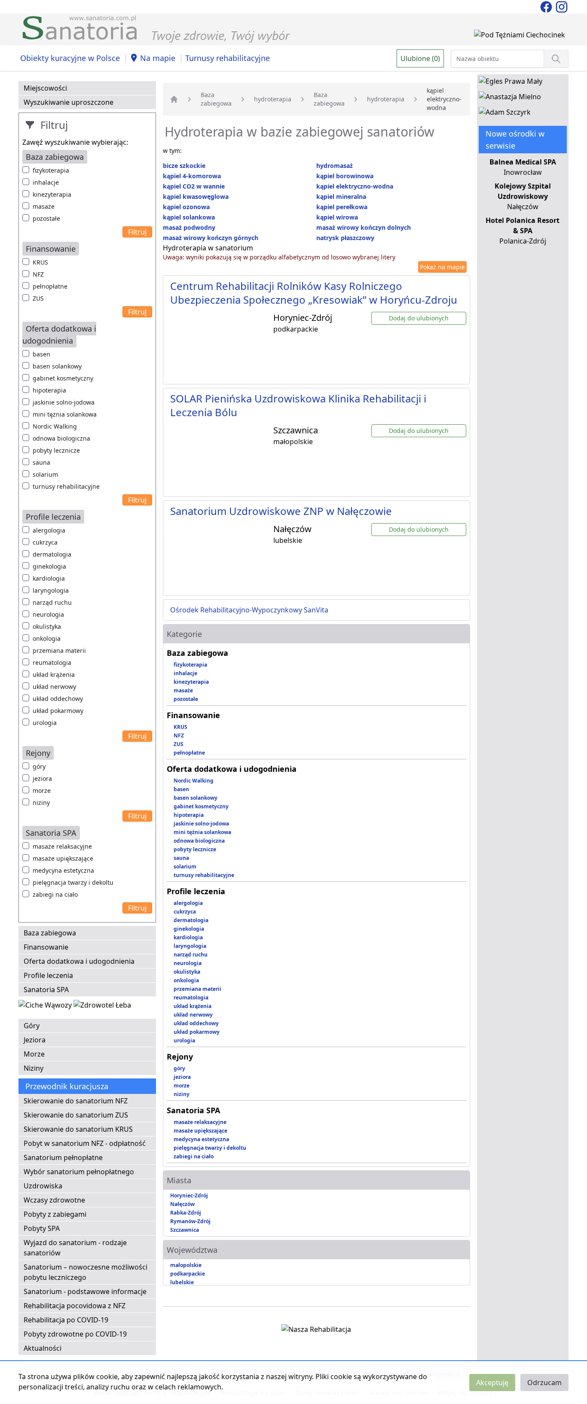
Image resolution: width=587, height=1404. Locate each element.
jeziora (42, 778)
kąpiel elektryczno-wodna (354, 186)
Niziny (33, 1068)
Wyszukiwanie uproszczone (68, 102)
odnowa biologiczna (61, 438)
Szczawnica (184, 1229)
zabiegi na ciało (55, 894)
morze (42, 790)
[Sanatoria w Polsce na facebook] (547, 6)
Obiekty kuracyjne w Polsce (70, 58)
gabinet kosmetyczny (63, 378)
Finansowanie (46, 947)
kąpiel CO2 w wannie (194, 186)
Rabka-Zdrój (185, 1212)
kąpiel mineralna (341, 196)
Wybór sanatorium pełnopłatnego (79, 1171)
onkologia (47, 638)
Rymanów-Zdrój (190, 1221)
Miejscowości (45, 88)
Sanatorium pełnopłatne (63, 1157)
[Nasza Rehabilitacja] (316, 1331)
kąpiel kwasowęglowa (196, 196)
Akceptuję (492, 1382)
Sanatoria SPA (46, 989)
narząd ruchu (52, 602)
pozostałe (46, 218)
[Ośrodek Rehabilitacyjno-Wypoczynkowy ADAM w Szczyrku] (505, 114)
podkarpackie (187, 1273)
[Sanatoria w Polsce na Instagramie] (562, 6)
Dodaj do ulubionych (419, 318)
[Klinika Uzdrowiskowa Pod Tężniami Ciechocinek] (519, 36)
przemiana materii (59, 650)
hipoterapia (49, 390)
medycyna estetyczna (63, 870)
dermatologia (52, 554)
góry (39, 766)
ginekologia (49, 566)
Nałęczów (182, 1204)
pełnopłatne (50, 286)
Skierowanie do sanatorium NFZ (76, 1101)
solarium (45, 474)
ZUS (38, 298)
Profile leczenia (48, 975)
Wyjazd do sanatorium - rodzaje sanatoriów (75, 1248)
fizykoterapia (51, 170)
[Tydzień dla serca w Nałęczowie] (45, 1006)
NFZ (38, 274)
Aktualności (42, 1348)
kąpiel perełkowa (341, 207)
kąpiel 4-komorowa (192, 176)
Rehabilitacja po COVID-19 (66, 1320)
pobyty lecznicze (56, 450)
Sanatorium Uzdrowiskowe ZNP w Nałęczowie (281, 511)
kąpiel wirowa (337, 217)
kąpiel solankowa (189, 217)
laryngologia (51, 590)
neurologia (48, 614)
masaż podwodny (189, 227)
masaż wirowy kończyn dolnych (363, 227)
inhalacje (46, 182)
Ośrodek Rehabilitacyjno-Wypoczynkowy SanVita (249, 610)
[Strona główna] (174, 99)
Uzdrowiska (43, 1186)
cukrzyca (45, 542)
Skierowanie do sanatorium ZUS (76, 1115)
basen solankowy (57, 366)
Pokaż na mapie (442, 267)
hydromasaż (334, 165)
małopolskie (186, 1265)
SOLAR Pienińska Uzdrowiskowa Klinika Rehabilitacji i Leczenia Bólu (298, 405)
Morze (34, 1054)
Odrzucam (544, 1382)
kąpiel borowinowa (344, 176)
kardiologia (49, 578)
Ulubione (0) (420, 58)
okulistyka (47, 626)
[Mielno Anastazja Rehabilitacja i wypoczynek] (510, 98)
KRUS (40, 262)
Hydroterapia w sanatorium (208, 248)
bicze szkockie (184, 165)
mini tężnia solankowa (65, 414)
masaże (44, 206)
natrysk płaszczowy (345, 238)
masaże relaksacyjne (62, 846)
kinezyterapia (52, 194)
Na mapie (157, 58)
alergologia (49, 530)
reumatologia (52, 662)
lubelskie (182, 1282)
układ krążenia (54, 674)
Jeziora (35, 1040)
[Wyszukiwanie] (556, 59)
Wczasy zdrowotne (54, 1200)
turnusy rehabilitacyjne (66, 486)
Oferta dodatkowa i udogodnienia (79, 961)
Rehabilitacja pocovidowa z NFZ (74, 1305)
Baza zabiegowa (50, 933)
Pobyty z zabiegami (55, 1214)
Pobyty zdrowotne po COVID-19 (75, 1334)
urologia (45, 723)
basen (41, 354)
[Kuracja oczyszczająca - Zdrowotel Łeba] (102, 1006)
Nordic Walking (55, 426)
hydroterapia (272, 99)
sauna (41, 462)
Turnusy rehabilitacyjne (227, 58)
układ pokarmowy (58, 711)
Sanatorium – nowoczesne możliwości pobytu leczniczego (85, 1272)
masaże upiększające (63, 858)
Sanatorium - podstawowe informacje (85, 1291)
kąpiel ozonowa (186, 207)
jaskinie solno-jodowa (64, 402)
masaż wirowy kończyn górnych (210, 238)
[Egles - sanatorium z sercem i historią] (510, 83)
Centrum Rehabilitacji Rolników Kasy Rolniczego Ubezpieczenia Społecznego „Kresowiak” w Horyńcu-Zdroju (313, 293)
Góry (32, 1025)
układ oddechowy (58, 698)
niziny (41, 802)
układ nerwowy (54, 686)
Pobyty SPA (42, 1228)
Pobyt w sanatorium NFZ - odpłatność (85, 1143)
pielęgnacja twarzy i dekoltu (73, 882)
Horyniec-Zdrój (189, 1195)
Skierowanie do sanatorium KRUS (78, 1129)
